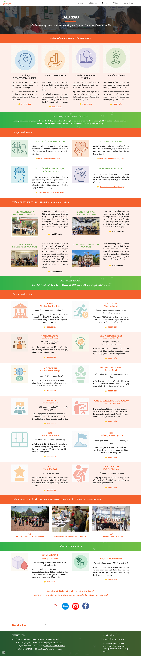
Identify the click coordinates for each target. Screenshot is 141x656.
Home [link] (80, 3)
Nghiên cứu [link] (92, 3)
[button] (138, 2)
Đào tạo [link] (105, 3)
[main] (70, 20)
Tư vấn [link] (116, 3)
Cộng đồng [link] (128, 3)
